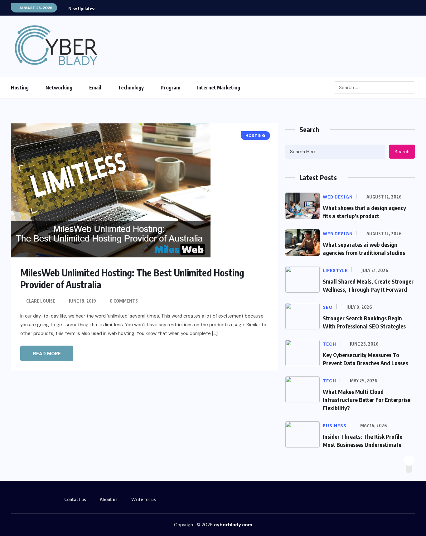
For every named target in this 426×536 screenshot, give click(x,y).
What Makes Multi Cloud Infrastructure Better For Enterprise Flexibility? (366, 399)
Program (170, 87)
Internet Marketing (218, 87)
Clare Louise (40, 301)
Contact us (75, 499)
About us (109, 499)
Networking (59, 87)
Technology (131, 87)
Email (95, 87)
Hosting (20, 87)
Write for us (143, 499)
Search (402, 152)
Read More (47, 354)
